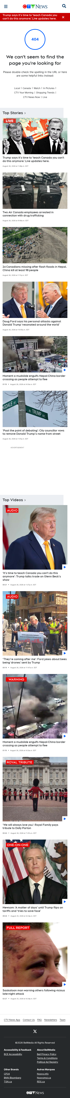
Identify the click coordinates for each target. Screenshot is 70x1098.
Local (17, 88)
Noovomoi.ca (44, 1077)
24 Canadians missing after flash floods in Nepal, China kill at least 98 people (35, 268)
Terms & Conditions (47, 1058)
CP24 (7, 1073)
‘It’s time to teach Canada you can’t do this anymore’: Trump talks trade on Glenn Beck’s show (32, 576)
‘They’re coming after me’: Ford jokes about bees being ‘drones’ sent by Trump (35, 661)
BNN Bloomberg (12, 1077)
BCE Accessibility (13, 1054)
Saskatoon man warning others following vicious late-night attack (34, 992)
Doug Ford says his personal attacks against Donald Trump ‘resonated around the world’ (32, 323)
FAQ (39, 1019)
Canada (27, 88)
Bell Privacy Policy (46, 1054)
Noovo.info (43, 1073)
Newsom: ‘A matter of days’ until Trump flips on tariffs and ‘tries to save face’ (33, 909)
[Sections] (6, 6)
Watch (37, 88)
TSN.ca (8, 1081)
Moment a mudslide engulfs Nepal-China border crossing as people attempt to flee (34, 377)
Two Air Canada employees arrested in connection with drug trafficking (28, 214)
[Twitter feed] (35, 1031)
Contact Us (29, 1019)
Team (62, 1019)
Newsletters (50, 1019)
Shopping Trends (45, 92)
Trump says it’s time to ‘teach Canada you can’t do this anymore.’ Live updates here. (33, 159)
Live (45, 97)
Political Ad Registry (47, 1062)
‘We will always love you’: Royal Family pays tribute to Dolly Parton (30, 826)
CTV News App (12, 1019)
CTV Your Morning (23, 92)
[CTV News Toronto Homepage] (35, 6)
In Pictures (48, 88)
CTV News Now (31, 97)
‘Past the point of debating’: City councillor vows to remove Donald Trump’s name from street (33, 432)
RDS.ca (41, 1081)
